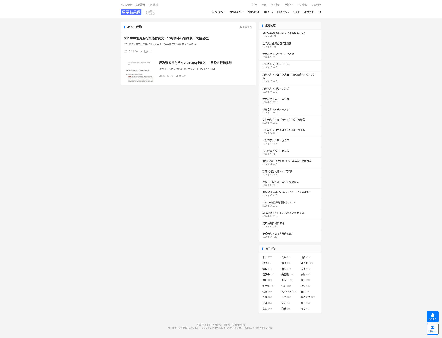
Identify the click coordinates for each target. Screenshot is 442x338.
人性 (267, 297)
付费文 (145, 51)
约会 (267, 262)
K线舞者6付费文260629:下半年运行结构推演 (286, 161)
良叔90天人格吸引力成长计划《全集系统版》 (286, 192)
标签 (243, 325)
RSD (305, 308)
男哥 (267, 280)
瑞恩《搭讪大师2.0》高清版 (277, 171)
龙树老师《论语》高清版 (275, 64)
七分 (286, 297)
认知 (286, 285)
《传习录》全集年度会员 (275, 140)
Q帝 (285, 302)
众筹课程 (309, 12)
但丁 (305, 280)
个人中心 (302, 4)
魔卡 (305, 302)
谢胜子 (268, 274)
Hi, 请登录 (126, 4)
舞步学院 (308, 297)
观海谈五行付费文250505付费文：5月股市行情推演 (195, 63)
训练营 (287, 280)
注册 (296, 12)
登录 (263, 4)
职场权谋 (254, 12)
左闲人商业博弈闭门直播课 (276, 43)
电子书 (268, 12)
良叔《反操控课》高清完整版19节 (280, 181)
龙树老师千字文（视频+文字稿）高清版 (283, 119)
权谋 (305, 274)
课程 (267, 268)
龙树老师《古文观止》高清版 (278, 53)
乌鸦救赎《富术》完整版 (275, 150)
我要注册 (140, 4)
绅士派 (268, 285)
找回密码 (275, 4)
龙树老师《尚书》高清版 (275, 98)
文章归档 (316, 4)
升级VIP (289, 4)
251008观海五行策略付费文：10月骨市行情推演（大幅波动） (167, 38)
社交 (305, 285)
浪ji (305, 291)
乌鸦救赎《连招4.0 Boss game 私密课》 (284, 212)
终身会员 (283, 12)
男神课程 (217, 12)
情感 (267, 291)
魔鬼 (267, 308)
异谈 (267, 302)
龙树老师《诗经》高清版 (275, 88)
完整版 (287, 274)
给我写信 (228, 325)
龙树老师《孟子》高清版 (275, 109)
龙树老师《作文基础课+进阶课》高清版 (283, 129)
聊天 (267, 257)
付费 (305, 257)
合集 (286, 257)
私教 (305, 268)
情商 (286, 262)
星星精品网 (131, 12)
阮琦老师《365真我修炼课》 (278, 233)
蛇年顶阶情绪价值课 (273, 223)
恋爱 (286, 308)
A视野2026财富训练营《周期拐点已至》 (284, 33)
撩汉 (286, 268)
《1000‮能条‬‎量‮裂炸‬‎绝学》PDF (278, 202)
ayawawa (289, 291)
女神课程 (236, 12)
